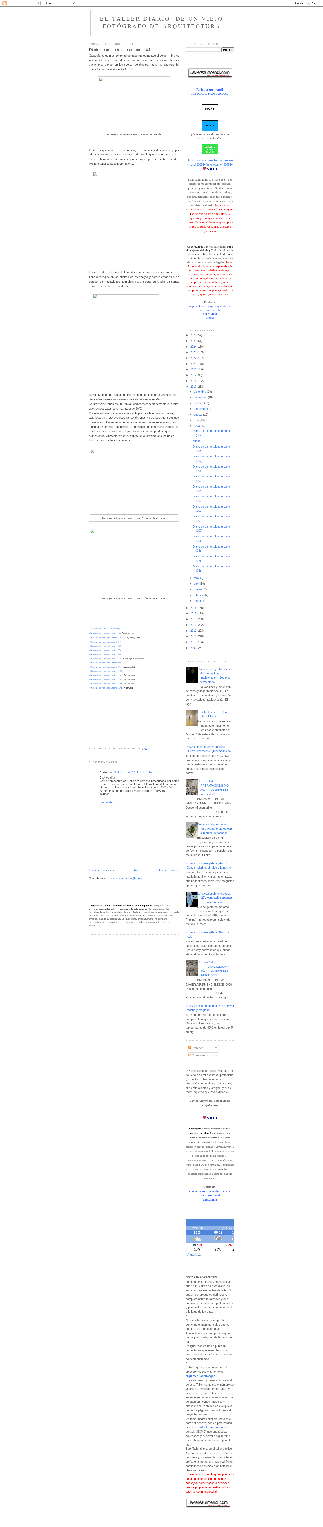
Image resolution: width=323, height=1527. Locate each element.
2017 (193, 386)
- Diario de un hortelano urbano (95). (105, 667)
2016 (193, 607)
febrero (198, 595)
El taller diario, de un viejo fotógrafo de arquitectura (161, 22)
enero (198, 600)
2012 (193, 630)
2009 (193, 647)
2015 (193, 613)
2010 (193, 642)
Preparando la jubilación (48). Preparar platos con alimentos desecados (214, 829)
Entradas (197, 1048)
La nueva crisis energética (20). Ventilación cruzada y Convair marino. (214, 898)
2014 (193, 619)
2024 (193, 346)
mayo (198, 578)
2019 (193, 375)
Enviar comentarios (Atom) (124, 878)
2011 (193, 636)
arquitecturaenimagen (200, 1376)
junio (197, 426)
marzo (198, 589)
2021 (193, 363)
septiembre (201, 408)
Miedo (196, 441)
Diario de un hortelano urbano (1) (105, 628)
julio (197, 420)
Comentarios (199, 1055)
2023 (193, 352)
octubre (199, 403)
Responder (106, 802)
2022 (193, 358)
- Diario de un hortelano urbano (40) (105, 638)
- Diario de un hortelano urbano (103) (105, 684)
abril (197, 583)
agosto (198, 414)
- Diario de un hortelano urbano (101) (105, 675)
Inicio (137, 870)
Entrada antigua (169, 870)
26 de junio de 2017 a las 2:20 (132, 772)
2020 (193, 369)
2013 (193, 625)
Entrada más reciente (102, 870)
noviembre (201, 397)
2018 (193, 381)
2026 (193, 335)
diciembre (200, 391)
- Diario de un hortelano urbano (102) (105, 679)
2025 (193, 341)
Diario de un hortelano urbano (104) (106, 688)
